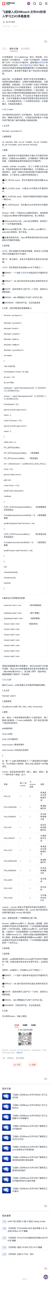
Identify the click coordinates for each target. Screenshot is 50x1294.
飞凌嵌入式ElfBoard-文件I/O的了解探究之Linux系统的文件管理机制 (30, 1148)
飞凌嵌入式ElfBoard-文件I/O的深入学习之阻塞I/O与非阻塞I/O (30, 1117)
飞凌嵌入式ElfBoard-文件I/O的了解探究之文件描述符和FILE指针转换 (30, 1179)
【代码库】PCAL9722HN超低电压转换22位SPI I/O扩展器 (28, 1239)
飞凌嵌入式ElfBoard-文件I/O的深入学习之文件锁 (30, 1096)
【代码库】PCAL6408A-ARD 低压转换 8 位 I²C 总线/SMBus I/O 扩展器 (28, 1229)
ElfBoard (11, 1058)
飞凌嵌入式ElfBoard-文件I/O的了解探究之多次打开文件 (30, 1137)
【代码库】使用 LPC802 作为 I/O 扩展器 (25, 1247)
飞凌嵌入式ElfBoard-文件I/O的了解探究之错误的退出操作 (30, 1169)
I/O (4, 1058)
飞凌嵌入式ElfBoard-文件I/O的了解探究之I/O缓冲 (30, 1190)
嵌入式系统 (20, 1058)
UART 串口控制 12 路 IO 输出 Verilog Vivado (26, 1221)
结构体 (25, 273)
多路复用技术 (28, 65)
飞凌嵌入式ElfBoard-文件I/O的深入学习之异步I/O (30, 1106)
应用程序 (42, 63)
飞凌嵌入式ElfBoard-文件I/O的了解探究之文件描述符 (30, 1127)
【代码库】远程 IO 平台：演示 (21, 1254)
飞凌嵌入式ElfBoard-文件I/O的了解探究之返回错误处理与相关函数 (30, 1158)
